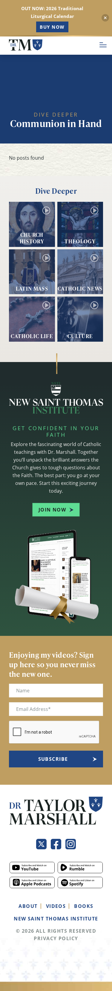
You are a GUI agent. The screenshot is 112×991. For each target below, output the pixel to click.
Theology (80, 241)
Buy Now (52, 27)
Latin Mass (32, 288)
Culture (80, 335)
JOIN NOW (52, 509)
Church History (32, 238)
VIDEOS (56, 906)
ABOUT (28, 906)
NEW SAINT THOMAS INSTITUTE (56, 918)
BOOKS (83, 906)
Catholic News (80, 288)
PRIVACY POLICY (56, 938)
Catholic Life (32, 335)
